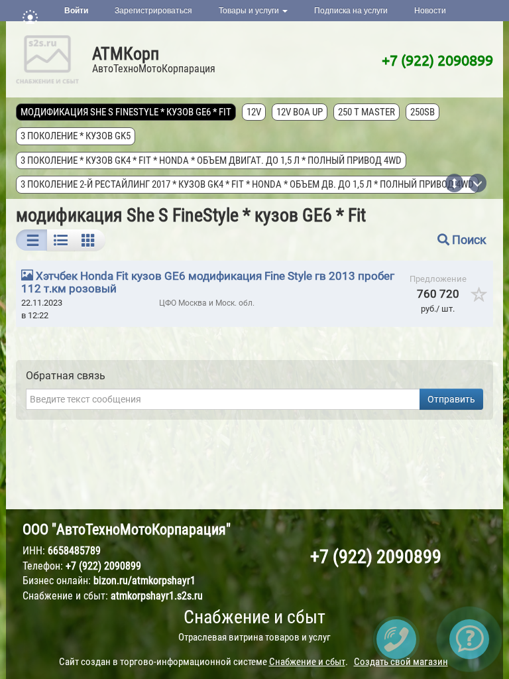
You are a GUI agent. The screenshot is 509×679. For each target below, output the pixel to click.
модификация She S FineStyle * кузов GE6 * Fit (126, 112)
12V (254, 112)
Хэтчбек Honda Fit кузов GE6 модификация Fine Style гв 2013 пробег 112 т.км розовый (207, 282)
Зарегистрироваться (153, 10)
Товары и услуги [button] (250, 10)
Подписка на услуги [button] (351, 10)
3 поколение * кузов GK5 (76, 136)
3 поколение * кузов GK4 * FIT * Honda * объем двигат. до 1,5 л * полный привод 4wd (211, 160)
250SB (422, 112)
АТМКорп (125, 54)
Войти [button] (76, 10)
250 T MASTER (366, 112)
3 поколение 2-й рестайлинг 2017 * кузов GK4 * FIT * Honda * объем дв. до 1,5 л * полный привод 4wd (247, 184)
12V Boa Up (299, 112)
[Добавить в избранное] (479, 299)
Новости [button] (430, 10)
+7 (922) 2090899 (437, 59)
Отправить (451, 399)
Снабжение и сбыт (254, 617)
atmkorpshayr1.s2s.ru (157, 595)
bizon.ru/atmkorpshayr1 (144, 580)
